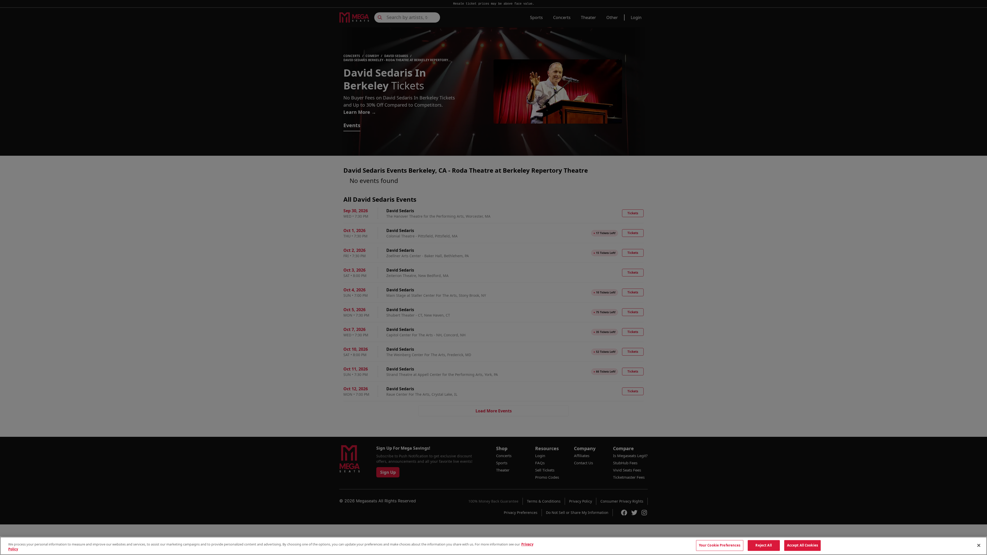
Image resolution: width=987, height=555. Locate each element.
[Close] (978, 545)
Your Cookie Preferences (720, 545)
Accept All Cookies (802, 545)
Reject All (763, 545)
